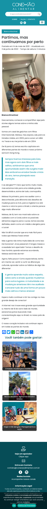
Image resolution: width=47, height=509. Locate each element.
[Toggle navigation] (42, 22)
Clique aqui (23, 456)
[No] (44, 500)
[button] (15, 19)
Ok (14, 505)
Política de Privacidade (26, 505)
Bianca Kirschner (11, 31)
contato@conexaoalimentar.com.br (23, 468)
